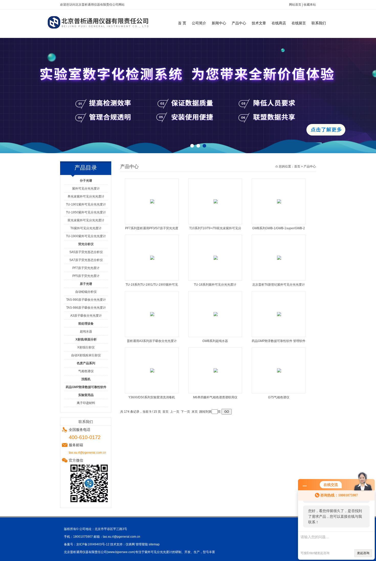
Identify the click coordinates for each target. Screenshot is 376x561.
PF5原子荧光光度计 (85, 276)
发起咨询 (363, 553)
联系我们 (319, 23)
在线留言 (299, 23)
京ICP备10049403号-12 (92, 544)
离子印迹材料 (86, 403)
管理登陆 (142, 544)
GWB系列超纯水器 (215, 341)
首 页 (182, 23)
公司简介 (199, 23)
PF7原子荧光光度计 (85, 268)
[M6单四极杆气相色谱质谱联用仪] (216, 370)
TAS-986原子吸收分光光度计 (86, 307)
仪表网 (130, 544)
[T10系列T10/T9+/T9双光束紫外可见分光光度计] (216, 201)
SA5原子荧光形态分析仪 (86, 252)
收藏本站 (310, 4)
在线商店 (279, 23)
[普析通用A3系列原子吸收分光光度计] (152, 314)
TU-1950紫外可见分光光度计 (86, 212)
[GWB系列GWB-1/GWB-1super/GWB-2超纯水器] (279, 201)
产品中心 (239, 23)
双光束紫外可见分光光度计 (86, 220)
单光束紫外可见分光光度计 (86, 196)
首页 (297, 166)
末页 (195, 411)
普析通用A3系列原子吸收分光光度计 (152, 341)
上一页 (174, 411)
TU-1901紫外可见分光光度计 (86, 204)
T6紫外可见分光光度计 (86, 228)
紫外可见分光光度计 (86, 188)
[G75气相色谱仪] (279, 370)
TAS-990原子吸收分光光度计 (86, 300)
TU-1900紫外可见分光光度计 (86, 236)
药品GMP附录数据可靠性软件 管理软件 (278, 341)
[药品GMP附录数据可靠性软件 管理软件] (279, 314)
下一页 (185, 411)
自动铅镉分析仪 (86, 292)
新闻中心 (219, 23)
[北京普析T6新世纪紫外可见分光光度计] (279, 257)
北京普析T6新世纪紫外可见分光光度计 (278, 284)
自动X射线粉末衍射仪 (86, 355)
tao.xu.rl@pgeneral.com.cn (121, 536)
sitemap (154, 544)
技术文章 (259, 23)
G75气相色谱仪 (278, 397)
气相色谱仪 (86, 371)
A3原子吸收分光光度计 (86, 315)
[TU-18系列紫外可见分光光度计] (216, 257)
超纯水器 (86, 331)
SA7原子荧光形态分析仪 (86, 260)
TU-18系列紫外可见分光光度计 (215, 284)
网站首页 (295, 4)
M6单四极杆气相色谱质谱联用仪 (215, 397)
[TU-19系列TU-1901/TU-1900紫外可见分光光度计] (152, 257)
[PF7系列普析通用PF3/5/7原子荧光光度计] (152, 201)
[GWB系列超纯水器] (216, 314)
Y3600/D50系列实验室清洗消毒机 (151, 397)
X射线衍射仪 (86, 347)
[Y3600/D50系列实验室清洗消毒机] (152, 370)
